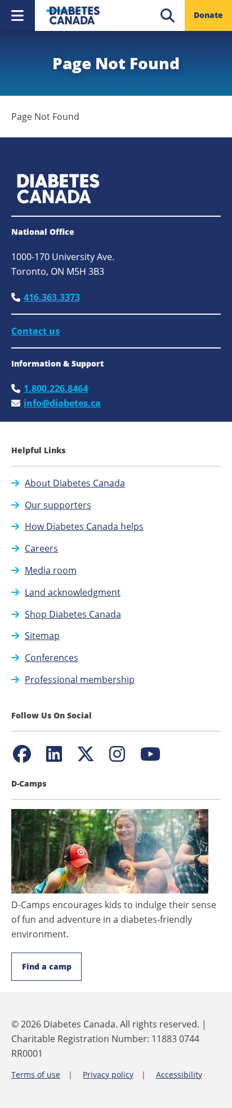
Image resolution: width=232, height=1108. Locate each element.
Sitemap (42, 635)
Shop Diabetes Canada (73, 614)
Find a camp (47, 966)
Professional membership (80, 679)
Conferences (51, 657)
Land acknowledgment (73, 592)
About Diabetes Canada (75, 483)
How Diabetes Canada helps (84, 526)
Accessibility (179, 1074)
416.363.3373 (52, 297)
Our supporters (58, 505)
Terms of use (35, 1074)
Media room (51, 570)
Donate (208, 15)
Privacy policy (108, 1074)
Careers (41, 548)
